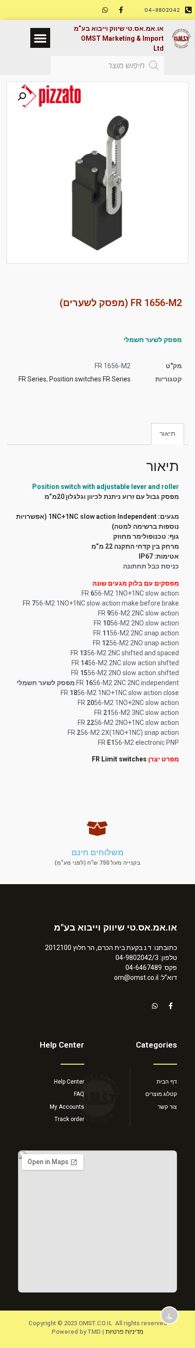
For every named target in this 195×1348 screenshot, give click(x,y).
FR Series (32, 379)
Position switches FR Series (90, 379)
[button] (40, 38)
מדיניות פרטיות (124, 1331)
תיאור (168, 433)
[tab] (167, 433)
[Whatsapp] (105, 10)
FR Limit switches (119, 759)
